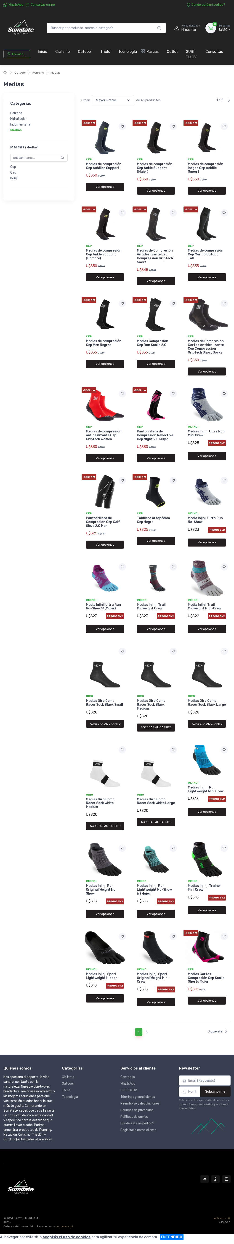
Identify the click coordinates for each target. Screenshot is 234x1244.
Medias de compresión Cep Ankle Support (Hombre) (103, 254)
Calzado (16, 113)
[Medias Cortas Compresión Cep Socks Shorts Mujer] (207, 947)
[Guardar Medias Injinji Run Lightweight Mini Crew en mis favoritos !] (224, 749)
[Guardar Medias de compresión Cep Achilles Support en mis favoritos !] (122, 126)
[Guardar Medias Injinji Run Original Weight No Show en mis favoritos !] (122, 848)
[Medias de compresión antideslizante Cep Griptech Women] (105, 405)
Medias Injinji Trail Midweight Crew (151, 607)
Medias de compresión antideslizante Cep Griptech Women (103, 435)
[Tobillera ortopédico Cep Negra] (156, 491)
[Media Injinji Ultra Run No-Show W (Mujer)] (105, 578)
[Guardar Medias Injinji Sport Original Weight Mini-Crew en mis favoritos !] (173, 936)
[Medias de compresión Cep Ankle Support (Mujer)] (156, 138)
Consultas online (43, 5)
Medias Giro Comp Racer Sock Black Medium (151, 704)
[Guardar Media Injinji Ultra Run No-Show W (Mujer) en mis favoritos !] (122, 567)
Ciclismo (62, 51)
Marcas (152, 51)
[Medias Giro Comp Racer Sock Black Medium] (156, 668)
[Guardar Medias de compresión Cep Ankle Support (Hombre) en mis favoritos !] (122, 213)
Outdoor (85, 51)
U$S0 (225, 28)
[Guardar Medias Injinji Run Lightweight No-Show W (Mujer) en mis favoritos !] (173, 848)
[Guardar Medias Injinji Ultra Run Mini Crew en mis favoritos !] (224, 393)
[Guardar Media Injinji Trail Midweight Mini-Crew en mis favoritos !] (224, 567)
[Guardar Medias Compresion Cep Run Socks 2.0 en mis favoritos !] (173, 303)
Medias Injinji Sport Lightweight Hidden (101, 976)
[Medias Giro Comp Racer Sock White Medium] (105, 767)
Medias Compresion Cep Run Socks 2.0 (152, 343)
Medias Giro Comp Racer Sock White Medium (100, 803)
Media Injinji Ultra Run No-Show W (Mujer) (103, 607)
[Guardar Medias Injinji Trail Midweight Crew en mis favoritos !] (173, 567)
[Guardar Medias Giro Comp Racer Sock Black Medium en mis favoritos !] (173, 651)
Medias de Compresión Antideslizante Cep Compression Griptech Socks (155, 256)
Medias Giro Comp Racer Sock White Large (156, 801)
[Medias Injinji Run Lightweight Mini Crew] (207, 761)
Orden (85, 100)
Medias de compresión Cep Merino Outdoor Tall (205, 254)
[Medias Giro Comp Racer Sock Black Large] (207, 668)
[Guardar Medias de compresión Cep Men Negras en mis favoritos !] (122, 303)
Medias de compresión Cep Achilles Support (103, 166)
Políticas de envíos (134, 1117)
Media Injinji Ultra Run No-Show (205, 520)
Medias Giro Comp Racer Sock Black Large (207, 703)
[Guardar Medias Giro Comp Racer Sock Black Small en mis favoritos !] (122, 651)
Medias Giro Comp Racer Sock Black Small (104, 703)
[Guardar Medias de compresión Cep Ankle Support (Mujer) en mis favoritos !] (173, 126)
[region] (39, 122)
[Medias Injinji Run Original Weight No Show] (105, 859)
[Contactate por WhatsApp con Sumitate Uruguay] (215, 1179)
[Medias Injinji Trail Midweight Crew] (156, 578)
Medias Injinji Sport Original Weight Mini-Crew (153, 978)
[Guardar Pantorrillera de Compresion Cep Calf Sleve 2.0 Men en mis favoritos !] (122, 480)
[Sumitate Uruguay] (20, 28)
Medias (56, 72)
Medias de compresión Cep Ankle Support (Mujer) (154, 168)
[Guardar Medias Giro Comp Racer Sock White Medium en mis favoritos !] (122, 749)
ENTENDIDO (171, 1237)
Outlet (172, 51)
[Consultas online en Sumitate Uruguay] (204, 1179)
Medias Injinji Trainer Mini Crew (204, 888)
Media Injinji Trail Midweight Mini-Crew (204, 607)
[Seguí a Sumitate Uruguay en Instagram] (226, 1179)
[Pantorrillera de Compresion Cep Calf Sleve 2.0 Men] (105, 491)
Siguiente (215, 1031)
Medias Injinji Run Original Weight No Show (100, 889)
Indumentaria (20, 125)
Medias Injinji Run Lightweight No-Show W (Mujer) (154, 889)
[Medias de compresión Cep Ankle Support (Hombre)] (105, 224)
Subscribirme (215, 1091)
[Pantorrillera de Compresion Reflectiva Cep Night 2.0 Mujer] (156, 405)
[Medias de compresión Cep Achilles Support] (105, 138)
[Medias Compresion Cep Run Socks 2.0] (156, 314)
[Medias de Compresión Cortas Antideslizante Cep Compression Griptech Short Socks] (207, 314)
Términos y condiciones (137, 1097)
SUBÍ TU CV (191, 54)
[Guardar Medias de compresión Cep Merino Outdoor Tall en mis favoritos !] (224, 213)
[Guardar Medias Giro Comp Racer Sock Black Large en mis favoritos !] (224, 651)
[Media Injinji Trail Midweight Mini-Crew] (207, 578)
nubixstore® (222, 1218)
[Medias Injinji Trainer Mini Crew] (207, 859)
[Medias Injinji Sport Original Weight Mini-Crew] (156, 947)
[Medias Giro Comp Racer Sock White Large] (156, 767)
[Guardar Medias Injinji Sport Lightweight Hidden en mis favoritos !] (122, 936)
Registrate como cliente (138, 1130)
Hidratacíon (18, 119)
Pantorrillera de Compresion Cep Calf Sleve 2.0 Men (103, 522)
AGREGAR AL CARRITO (105, 723)
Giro (13, 172)
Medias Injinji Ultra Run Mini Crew (206, 433)
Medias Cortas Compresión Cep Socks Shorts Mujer (206, 978)
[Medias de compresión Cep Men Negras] (105, 314)
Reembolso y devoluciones (140, 1103)
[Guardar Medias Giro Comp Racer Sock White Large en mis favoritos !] (173, 749)
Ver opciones (105, 186)
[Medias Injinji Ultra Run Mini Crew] (207, 405)
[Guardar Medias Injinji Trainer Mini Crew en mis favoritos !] (224, 848)
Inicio (42, 51)
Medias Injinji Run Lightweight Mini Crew (205, 789)
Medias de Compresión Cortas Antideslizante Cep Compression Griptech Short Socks (206, 346)
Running (38, 72)
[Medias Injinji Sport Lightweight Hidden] (105, 947)
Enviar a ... (19, 54)
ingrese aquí (64, 1226)
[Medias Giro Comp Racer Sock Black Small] (105, 668)
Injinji (13, 178)
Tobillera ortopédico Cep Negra (153, 520)
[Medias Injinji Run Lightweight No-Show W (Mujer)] (156, 859)
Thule (105, 51)
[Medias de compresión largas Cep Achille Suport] (207, 138)
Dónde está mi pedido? (137, 1123)
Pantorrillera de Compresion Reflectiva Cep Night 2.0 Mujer (155, 435)
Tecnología (127, 51)
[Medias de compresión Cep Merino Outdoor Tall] (207, 224)
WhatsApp (16, 5)
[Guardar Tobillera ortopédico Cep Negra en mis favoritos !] (173, 480)
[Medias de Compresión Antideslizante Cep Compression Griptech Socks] (156, 224)
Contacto (127, 1077)
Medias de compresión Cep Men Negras (103, 343)
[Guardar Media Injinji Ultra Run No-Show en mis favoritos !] (224, 480)
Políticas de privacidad (137, 1110)
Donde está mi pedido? (208, 5)
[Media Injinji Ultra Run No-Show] (207, 491)
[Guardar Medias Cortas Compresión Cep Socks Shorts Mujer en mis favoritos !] (224, 936)
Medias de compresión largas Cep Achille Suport (205, 168)
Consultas (214, 51)
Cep (13, 167)
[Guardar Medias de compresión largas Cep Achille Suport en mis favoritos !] (224, 126)
